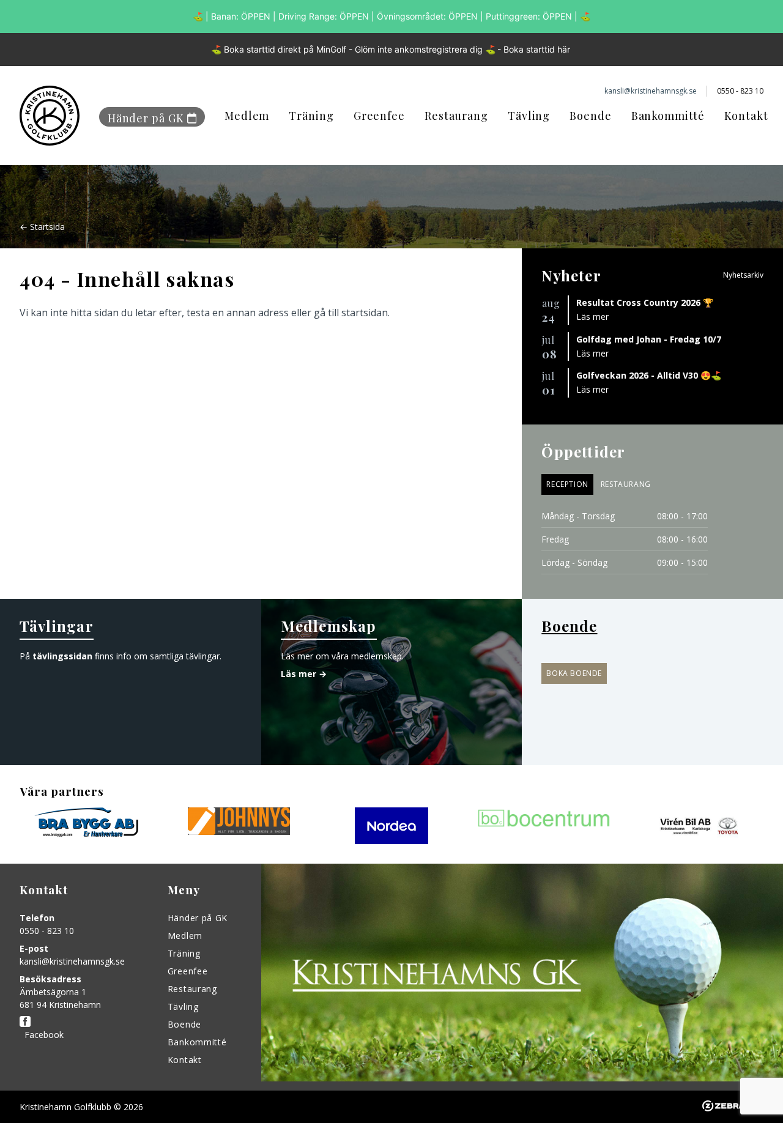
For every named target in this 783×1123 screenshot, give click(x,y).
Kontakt (746, 115)
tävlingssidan (62, 656)
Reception (567, 484)
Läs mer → (304, 674)
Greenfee (379, 115)
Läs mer (592, 316)
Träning (311, 115)
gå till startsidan (351, 312)
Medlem (247, 115)
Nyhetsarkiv (743, 275)
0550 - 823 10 (47, 930)
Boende (590, 115)
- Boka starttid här (533, 49)
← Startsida (42, 226)
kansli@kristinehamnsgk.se (72, 961)
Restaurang (456, 115)
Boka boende (574, 673)
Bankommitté (668, 115)
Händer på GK (146, 118)
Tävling (529, 115)
